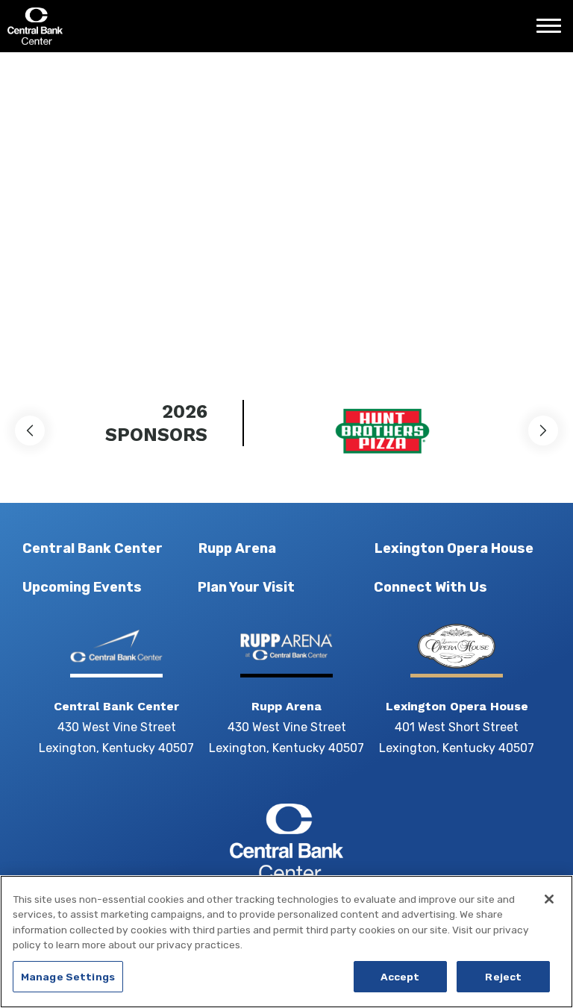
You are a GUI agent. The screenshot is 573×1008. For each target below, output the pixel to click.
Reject (503, 977)
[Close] (549, 899)
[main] (286, 205)
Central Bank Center (87, 26)
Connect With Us (430, 587)
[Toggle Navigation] (552, 31)
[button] (30, 430)
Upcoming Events (82, 587)
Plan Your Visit (246, 587)
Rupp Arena (237, 548)
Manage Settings (68, 977)
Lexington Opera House (454, 548)
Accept (400, 977)
